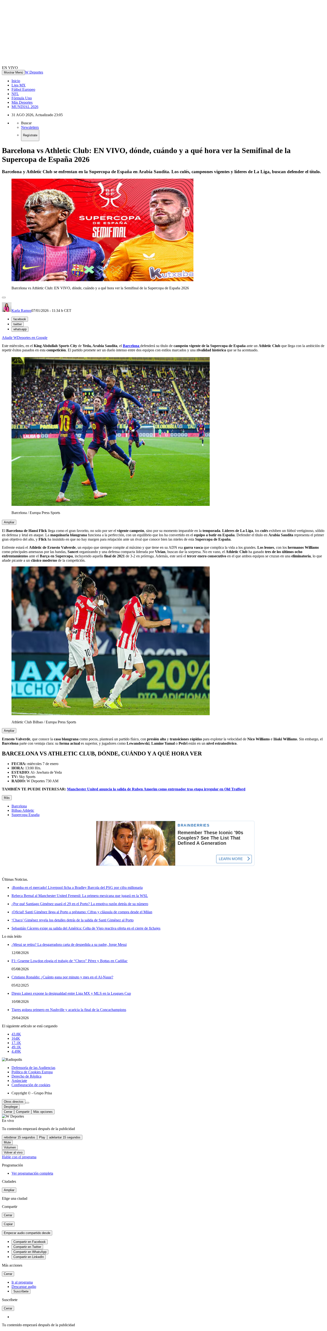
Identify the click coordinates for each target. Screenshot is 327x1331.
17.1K (16, 1043)
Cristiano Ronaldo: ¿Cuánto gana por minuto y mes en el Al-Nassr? (62, 977)
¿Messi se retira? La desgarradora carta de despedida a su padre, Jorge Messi (69, 945)
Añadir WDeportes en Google (24, 338)
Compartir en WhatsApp (29, 1252)
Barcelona (19, 806)
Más (7, 798)
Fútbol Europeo (23, 89)
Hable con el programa (19, 1157)
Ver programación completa (32, 1173)
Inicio (15, 81)
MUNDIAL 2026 (24, 107)
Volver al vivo (13, 1152)
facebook (19, 319)
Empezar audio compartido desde (27, 1233)
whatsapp (20, 329)
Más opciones (43, 1112)
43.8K (16, 1034)
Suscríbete (20, 1291)
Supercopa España (25, 815)
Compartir (22, 1112)
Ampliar (9, 522)
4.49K (16, 1051)
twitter (17, 324)
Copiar (8, 1224)
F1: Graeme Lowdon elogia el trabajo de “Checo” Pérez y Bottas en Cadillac (69, 961)
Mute (7, 1142)
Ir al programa (22, 1282)
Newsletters (30, 127)
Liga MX (18, 85)
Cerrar (8, 1112)
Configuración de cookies (30, 1085)
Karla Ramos (21, 310)
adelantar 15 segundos (64, 1137)
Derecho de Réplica (26, 1076)
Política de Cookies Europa (32, 1072)
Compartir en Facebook (29, 1242)
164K (15, 1038)
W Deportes (34, 72)
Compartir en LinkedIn (28, 1257)
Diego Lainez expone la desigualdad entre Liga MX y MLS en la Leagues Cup (71, 993)
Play (42, 1137)
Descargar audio (23, 1287)
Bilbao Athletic (22, 810)
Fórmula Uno (21, 98)
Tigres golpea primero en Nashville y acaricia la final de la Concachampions (68, 1010)
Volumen (10, 1147)
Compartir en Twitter (27, 1247)
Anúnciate (19, 1081)
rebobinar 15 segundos (19, 1137)
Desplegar (11, 1106)
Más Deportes (22, 102)
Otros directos (13, 1101)
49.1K (16, 1047)
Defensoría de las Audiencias (33, 1068)
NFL (15, 94)
